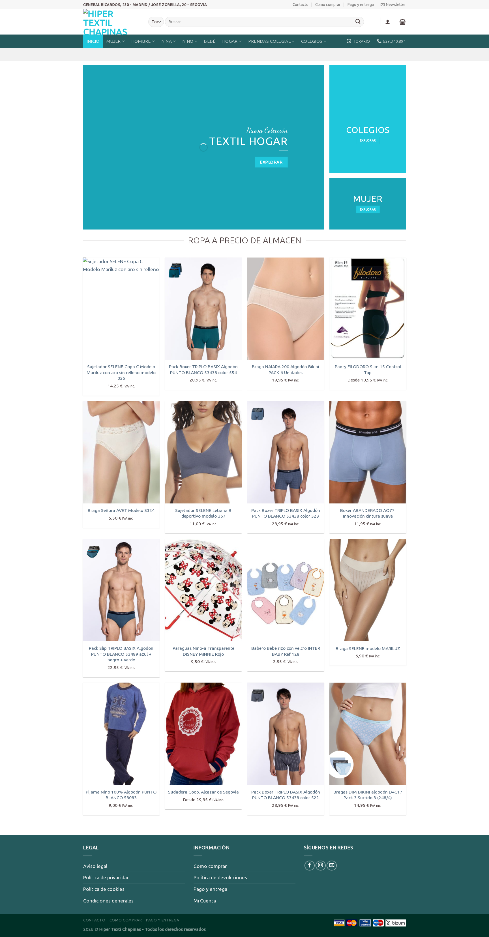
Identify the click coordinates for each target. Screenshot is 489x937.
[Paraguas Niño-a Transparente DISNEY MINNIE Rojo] (203, 590)
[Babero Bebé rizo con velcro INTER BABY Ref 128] (285, 590)
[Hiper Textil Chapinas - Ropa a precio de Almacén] (111, 22)
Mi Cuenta (205, 900)
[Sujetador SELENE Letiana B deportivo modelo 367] (203, 452)
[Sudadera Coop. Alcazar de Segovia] (203, 734)
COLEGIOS (312, 41)
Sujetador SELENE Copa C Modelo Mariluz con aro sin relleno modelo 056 (121, 372)
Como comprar (327, 4)
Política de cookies (104, 889)
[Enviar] (358, 22)
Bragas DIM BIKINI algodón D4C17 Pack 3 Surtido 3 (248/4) (367, 794)
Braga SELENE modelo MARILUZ (368, 648)
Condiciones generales (108, 900)
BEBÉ (209, 41)
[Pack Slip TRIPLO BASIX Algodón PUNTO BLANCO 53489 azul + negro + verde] (121, 590)
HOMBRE (141, 41)
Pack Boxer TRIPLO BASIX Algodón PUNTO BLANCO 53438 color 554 (203, 369)
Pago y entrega (361, 4)
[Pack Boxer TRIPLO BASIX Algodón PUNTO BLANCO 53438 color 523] (285, 452)
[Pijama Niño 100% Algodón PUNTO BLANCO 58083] (121, 734)
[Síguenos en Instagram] (321, 866)
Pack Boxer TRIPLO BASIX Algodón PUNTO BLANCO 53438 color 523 (285, 513)
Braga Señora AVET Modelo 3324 (121, 510)
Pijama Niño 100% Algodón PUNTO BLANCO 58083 (121, 794)
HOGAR (230, 41)
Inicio (93, 41)
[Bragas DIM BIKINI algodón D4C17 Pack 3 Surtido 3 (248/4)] (367, 734)
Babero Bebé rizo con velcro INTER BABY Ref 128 (285, 651)
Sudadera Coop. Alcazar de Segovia (203, 791)
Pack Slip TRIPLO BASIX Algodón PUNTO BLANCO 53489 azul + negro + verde (121, 654)
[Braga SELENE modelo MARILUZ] (367, 590)
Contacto (300, 4)
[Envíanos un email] (332, 866)
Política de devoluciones (220, 877)
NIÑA (166, 41)
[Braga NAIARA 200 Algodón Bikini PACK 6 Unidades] (285, 309)
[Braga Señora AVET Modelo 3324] (121, 452)
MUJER (113, 41)
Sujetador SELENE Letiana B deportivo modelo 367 (203, 513)
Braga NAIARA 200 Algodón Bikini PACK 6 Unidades (285, 369)
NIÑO (187, 41)
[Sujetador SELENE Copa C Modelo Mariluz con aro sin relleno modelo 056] (121, 309)
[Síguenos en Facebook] (309, 866)
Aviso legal (95, 866)
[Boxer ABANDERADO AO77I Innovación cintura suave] (367, 452)
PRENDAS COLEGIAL (269, 41)
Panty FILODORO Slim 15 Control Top (368, 369)
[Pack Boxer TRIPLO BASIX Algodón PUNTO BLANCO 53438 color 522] (285, 734)
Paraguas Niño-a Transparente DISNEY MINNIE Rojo (203, 651)
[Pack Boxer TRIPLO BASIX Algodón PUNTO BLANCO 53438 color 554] (203, 309)
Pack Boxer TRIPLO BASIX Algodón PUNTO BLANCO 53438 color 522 (285, 794)
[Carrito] (402, 22)
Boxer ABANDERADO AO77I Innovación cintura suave (368, 513)
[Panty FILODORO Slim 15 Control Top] (367, 309)
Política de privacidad (106, 877)
